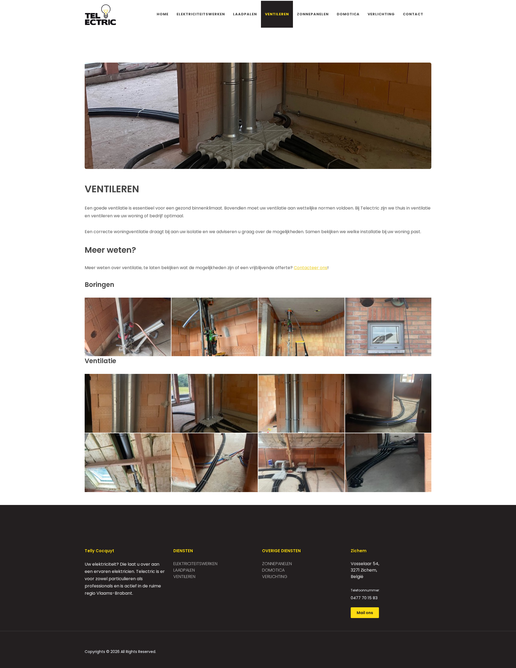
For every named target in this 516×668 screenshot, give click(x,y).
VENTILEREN (277, 14)
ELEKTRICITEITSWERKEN (201, 14)
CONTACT (413, 14)
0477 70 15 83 (364, 598)
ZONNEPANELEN (313, 14)
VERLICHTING (381, 14)
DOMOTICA (348, 14)
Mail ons (365, 612)
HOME (163, 14)
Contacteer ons (310, 268)
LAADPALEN (245, 14)
